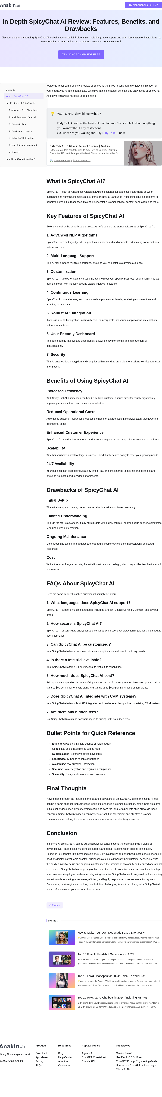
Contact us (64, 1065)
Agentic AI (87, 1053)
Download (41, 1053)
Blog (60, 1053)
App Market (41, 1057)
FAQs (38, 1065)
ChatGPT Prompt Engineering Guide (136, 1061)
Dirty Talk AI (110, 133)
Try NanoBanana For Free (143, 5)
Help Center (65, 1057)
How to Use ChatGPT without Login (136, 1065)
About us (63, 1061)
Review (56, 905)
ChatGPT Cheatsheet (94, 1057)
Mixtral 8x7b (123, 1069)
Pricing (39, 1061)
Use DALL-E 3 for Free (129, 1057)
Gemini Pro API (124, 1053)
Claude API (88, 1061)
